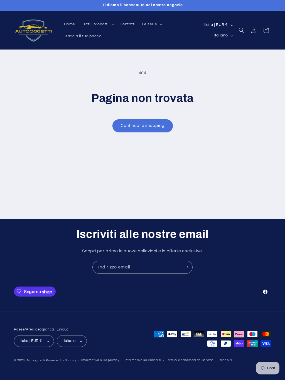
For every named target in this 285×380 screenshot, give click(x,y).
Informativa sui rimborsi (143, 360)
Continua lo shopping (142, 126)
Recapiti (225, 360)
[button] (97, 24)
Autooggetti (35, 360)
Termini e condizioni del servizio (189, 360)
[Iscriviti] (186, 267)
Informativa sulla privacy (100, 360)
